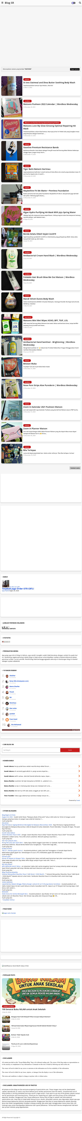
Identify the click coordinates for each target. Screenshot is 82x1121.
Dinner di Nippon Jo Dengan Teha (13, 858)
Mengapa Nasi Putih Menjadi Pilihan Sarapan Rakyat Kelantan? (30, 1017)
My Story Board (7, 864)
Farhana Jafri (6, 856)
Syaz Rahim (6, 591)
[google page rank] (9, 913)
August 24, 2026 (7, 817)
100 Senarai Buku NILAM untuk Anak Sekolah (24, 1009)
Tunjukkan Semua (8, 900)
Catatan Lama (75, 468)
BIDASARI (5, 892)
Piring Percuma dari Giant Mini (12, 843)
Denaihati (5, 823)
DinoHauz (13, 703)
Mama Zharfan (15, 686)
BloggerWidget (76, 730)
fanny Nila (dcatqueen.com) (19, 681)
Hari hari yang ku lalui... (10, 841)
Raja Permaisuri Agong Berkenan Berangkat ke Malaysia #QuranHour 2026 (27, 825)
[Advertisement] (41, 22)
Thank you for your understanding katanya (24, 1044)
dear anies (13, 708)
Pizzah (12, 692)
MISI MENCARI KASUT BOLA (11, 866)
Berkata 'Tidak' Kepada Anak (20, 1035)
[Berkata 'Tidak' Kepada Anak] (6, 1037)
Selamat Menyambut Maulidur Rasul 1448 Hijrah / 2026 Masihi (23, 874)
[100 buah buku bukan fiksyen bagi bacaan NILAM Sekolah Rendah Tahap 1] (6, 1028)
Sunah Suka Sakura (8, 833)
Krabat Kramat (7, 848)
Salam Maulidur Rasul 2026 (11, 835)
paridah (12, 714)
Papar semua (75, 69)
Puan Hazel (13, 719)
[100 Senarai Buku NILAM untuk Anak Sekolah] (41, 991)
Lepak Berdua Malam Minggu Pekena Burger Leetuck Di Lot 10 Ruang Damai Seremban (31, 884)
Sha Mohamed (16, 725)
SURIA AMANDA (7, 882)
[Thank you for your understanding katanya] (6, 1046)
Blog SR (9, 2)
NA (11, 697)
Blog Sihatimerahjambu (10, 872)
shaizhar (12, 676)
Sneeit (78, 800)
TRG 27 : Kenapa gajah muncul (12, 850)
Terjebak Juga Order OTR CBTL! (18, 588)
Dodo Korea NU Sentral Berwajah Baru (15, 894)
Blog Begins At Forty (8, 815)
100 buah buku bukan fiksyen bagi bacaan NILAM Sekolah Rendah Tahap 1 (34, 1026)
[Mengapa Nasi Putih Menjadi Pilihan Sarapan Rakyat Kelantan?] (6, 1019)
